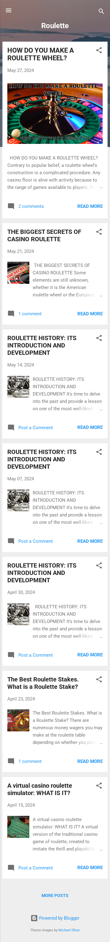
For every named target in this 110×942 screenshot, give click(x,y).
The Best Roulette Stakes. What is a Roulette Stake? (43, 683)
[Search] (101, 12)
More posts (55, 895)
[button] (99, 51)
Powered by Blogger (58, 918)
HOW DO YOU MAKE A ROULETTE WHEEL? (40, 54)
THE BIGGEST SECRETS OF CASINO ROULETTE (44, 235)
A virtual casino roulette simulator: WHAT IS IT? (39, 789)
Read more (90, 206)
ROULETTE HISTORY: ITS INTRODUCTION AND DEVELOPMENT (41, 345)
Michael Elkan (69, 930)
